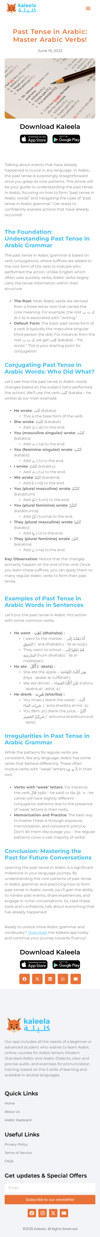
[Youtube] (64, 1213)
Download (37, 932)
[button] (88, 8)
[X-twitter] (53, 1213)
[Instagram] (42, 1213)
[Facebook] (32, 1213)
